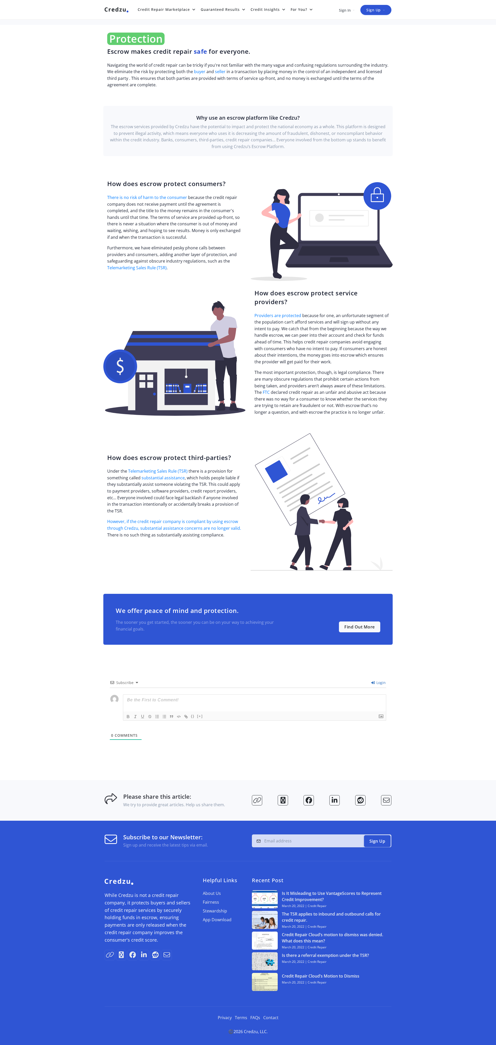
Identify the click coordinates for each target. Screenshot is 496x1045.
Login (380, 682)
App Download (217, 920)
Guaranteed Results (220, 9)
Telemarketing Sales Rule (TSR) (137, 268)
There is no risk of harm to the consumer (147, 197)
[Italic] (135, 716)
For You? (299, 9)
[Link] (186, 716)
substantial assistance (163, 478)
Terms (241, 1017)
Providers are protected (277, 315)
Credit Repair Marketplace (164, 9)
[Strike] (149, 716)
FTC (266, 392)
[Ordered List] (157, 716)
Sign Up (373, 9)
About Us (212, 893)
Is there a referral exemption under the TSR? (325, 955)
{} (193, 716)
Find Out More (359, 627)
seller (220, 71)
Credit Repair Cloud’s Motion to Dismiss (320, 976)
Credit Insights (265, 9)
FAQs (255, 1017)
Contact (270, 1017)
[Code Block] (178, 716)
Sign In (345, 10)
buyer (199, 71)
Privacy (225, 1017)
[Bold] (128, 716)
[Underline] (142, 716)
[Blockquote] (171, 716)
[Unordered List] (164, 716)
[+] (200, 716)
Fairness (211, 902)
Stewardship (215, 911)
